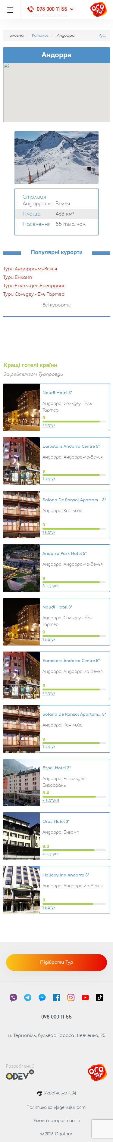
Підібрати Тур (56, 962)
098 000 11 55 (52, 9)
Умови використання (56, 1121)
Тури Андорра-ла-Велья (30, 269)
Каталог (40, 35)
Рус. (102, 35)
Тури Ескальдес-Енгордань (34, 286)
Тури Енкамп (17, 277)
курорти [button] (60, 305)
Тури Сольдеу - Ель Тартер (33, 294)
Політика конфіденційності (56, 1108)
